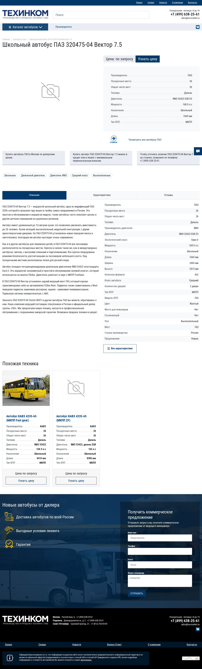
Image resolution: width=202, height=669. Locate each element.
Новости (163, 2)
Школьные (10, 175)
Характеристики (101, 195)
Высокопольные (101, 175)
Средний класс (80, 175)
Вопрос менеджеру (136, 573)
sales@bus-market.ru (190, 18)
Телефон (131, 546)
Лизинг (139, 2)
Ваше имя (132, 532)
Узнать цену (26, 481)
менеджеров (86, 660)
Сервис (151, 2)
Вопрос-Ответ (114, 644)
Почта (130, 559)
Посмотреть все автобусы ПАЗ (145, 139)
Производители (63, 26)
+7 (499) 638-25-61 (185, 14)
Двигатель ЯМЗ (58, 175)
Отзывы (168, 195)
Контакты (192, 2)
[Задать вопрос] (198, 151)
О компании (177, 2)
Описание (34, 195)
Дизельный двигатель (33, 175)
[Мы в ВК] (198, 26)
